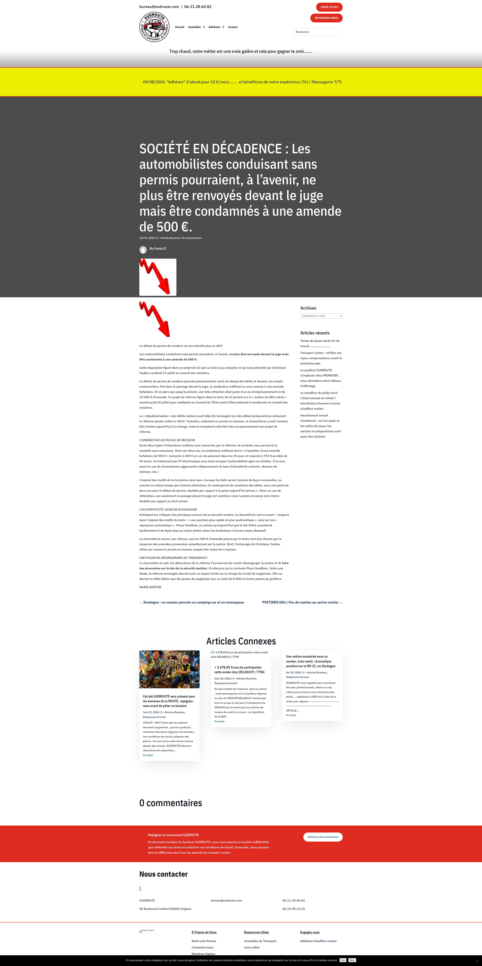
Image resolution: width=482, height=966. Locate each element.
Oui (343, 960)
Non (352, 960)
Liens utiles (252, 947)
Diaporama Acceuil (154, 717)
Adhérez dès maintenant (323, 837)
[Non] (477, 961)
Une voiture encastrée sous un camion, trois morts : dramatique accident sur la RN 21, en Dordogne (310, 661)
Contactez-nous (202, 947)
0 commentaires (192, 238)
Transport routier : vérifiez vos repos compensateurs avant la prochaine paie (321, 358)
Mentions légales (203, 954)
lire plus (148, 755)
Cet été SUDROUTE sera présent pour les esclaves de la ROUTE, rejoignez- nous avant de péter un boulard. (169, 701)
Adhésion (214, 27)
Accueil (179, 27)
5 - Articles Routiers (168, 238)
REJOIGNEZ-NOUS (326, 18)
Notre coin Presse (204, 941)
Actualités (194, 27)
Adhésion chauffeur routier (318, 941)
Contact (233, 27)
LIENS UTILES (329, 7)
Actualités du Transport (260, 941)
